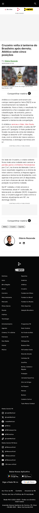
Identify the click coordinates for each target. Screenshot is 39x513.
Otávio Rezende (11, 61)
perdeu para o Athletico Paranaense (18, 165)
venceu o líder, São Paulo (22, 124)
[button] (35, 3)
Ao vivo (9, 9)
